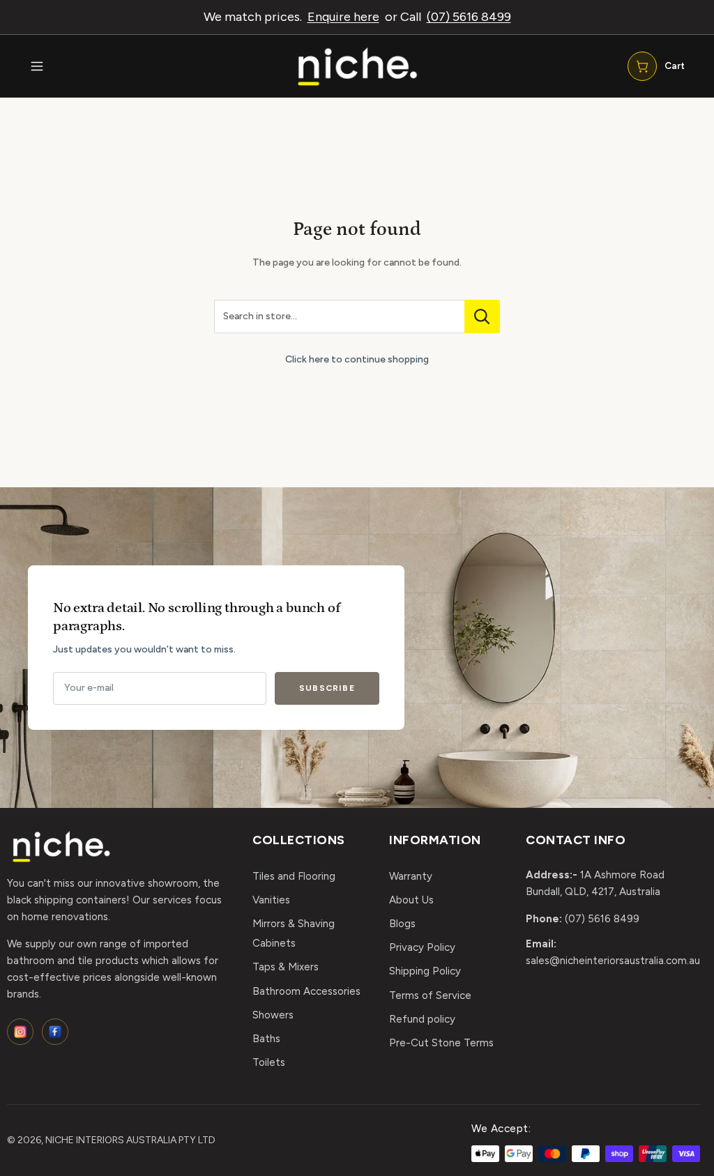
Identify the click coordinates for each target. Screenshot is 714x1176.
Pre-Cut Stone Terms (441, 1043)
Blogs (402, 923)
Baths (266, 1038)
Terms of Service (430, 995)
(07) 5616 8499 (469, 16)
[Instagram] (20, 1031)
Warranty (410, 876)
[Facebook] (55, 1031)
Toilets (268, 1062)
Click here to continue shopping (357, 359)
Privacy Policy (422, 947)
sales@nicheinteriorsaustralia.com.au (613, 960)
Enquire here (343, 16)
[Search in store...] (482, 316)
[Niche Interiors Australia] (357, 67)
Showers (273, 1015)
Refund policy (422, 1019)
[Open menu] (37, 66)
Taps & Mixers (285, 967)
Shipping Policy (425, 971)
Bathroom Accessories (306, 991)
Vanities (271, 900)
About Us (411, 900)
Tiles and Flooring (293, 876)
